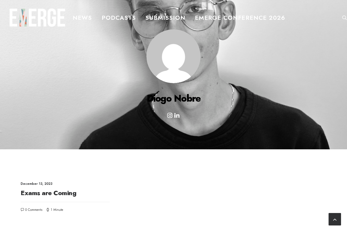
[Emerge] (37, 17)
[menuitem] (82, 17)
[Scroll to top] (335, 218)
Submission (165, 17)
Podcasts (119, 17)
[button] (344, 17)
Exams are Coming (48, 193)
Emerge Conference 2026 (240, 17)
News (82, 17)
